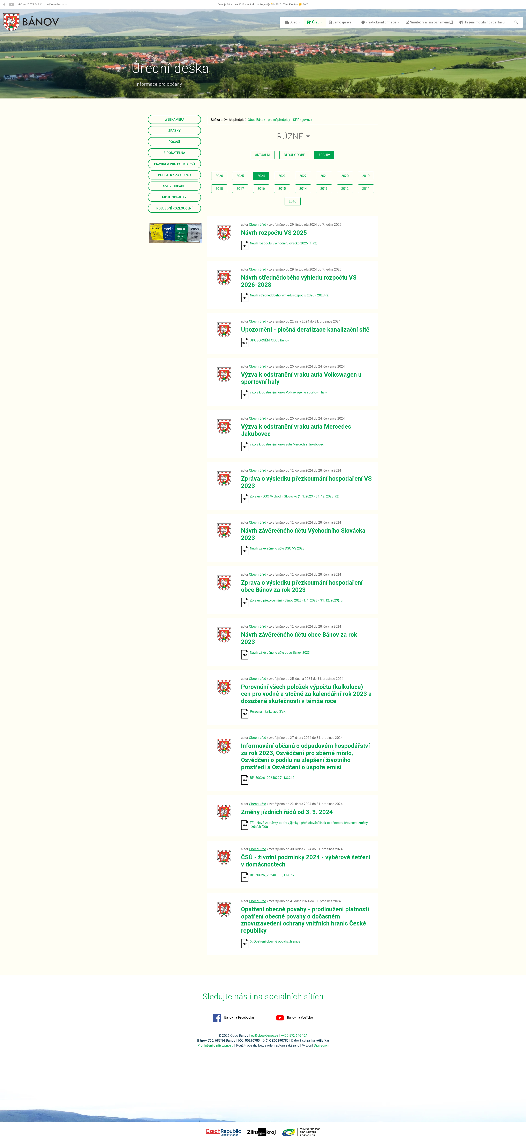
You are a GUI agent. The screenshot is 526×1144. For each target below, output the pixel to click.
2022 (303, 176)
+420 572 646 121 (294, 1036)
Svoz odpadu (174, 186)
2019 (366, 176)
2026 (219, 176)
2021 (324, 176)
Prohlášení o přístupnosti (215, 1045)
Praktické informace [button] (381, 22)
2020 (345, 176)
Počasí (174, 142)
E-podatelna (174, 153)
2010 (292, 201)
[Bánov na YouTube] (11, 4)
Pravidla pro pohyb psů (174, 164)
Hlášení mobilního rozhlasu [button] (484, 22)
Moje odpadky (174, 197)
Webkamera (174, 119)
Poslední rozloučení (174, 208)
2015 (282, 189)
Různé (290, 136)
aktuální (262, 155)
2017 (240, 189)
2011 (366, 189)
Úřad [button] (315, 22)
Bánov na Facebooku (238, 1017)
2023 (282, 176)
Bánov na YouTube (299, 1017)
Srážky (174, 131)
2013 (324, 189)
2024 (261, 176)
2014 (303, 189)
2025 (240, 176)
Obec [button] (293, 22)
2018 (219, 189)
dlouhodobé (294, 155)
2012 (345, 189)
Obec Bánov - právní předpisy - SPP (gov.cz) (280, 120)
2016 (261, 189)
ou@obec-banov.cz (264, 1036)
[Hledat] (516, 22)
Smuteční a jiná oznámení (429, 22)
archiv (324, 155)
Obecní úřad (257, 225)
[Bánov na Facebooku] (4, 4)
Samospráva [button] (342, 22)
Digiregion (321, 1045)
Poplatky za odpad (174, 175)
